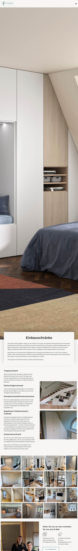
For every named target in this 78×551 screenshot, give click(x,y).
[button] (76, 4)
